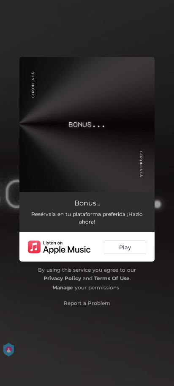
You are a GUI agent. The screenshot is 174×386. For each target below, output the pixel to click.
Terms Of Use (112, 278)
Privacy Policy (62, 278)
